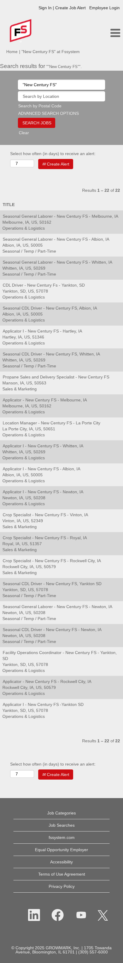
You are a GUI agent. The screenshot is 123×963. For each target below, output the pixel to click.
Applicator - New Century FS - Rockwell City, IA (47, 681)
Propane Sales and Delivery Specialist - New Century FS (56, 377)
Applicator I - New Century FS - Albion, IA (41, 468)
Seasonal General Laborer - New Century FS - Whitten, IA (57, 262)
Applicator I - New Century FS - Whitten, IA (43, 445)
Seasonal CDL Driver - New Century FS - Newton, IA (52, 629)
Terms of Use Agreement (61, 874)
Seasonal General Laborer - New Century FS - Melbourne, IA (60, 216)
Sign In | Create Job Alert (62, 7)
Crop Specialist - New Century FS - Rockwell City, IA (52, 560)
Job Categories (61, 813)
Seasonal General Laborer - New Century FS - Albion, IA (56, 239)
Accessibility (61, 862)
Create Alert (57, 164)
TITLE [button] (9, 204)
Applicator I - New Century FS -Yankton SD (43, 704)
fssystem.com (62, 837)
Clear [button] (24, 132)
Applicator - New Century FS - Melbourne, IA (45, 400)
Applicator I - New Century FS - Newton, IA (43, 491)
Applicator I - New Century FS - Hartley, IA (42, 331)
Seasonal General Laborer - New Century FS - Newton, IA (57, 606)
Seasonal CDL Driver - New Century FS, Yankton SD (52, 583)
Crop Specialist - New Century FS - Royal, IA (45, 537)
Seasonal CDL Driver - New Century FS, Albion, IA (50, 308)
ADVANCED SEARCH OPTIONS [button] (48, 113)
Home (12, 51)
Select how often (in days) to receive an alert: (53, 153)
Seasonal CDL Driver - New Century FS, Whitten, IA (51, 354)
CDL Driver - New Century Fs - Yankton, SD (44, 285)
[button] (102, 32)
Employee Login (104, 7)
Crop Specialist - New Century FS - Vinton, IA (45, 514)
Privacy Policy (62, 886)
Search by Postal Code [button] (39, 105)
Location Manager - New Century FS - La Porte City (51, 423)
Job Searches (62, 825)
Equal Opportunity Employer (61, 849)
